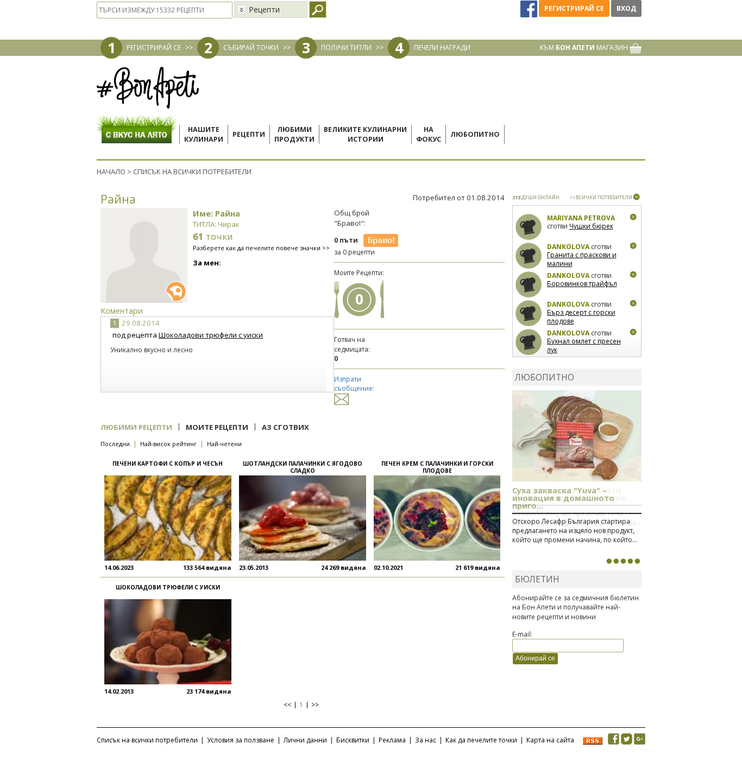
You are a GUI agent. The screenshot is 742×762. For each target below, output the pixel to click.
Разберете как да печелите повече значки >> (261, 248)
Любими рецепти (136, 427)
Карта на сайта (550, 740)
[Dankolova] (528, 256)
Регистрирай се (574, 8)
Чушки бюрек (591, 226)
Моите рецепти (217, 427)
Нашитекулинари (203, 134)
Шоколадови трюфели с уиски (211, 335)
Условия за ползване (240, 740)
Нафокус (428, 134)
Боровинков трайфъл (582, 283)
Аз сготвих (285, 427)
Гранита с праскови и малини (582, 259)
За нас (425, 740)
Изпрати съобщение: (354, 383)
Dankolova (568, 246)
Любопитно (475, 134)
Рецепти (248, 134)
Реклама (392, 740)
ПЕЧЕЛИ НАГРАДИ (442, 47)
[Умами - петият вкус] (630, 561)
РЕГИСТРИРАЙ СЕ (154, 47)
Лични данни (305, 740)
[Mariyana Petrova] (528, 227)
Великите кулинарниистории (365, 134)
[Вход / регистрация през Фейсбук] (529, 8)
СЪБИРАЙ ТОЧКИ (251, 47)
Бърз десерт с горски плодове (581, 317)
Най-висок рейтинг (168, 444)
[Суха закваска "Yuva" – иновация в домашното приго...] (609, 561)
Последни (115, 444)
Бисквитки (352, 740)
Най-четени (224, 444)
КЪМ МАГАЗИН (585, 47)
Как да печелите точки (481, 740)
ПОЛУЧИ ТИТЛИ (346, 47)
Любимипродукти (294, 134)
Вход (626, 8)
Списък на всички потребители (147, 740)
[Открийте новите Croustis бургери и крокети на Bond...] (616, 561)
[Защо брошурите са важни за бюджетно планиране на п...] (637, 561)
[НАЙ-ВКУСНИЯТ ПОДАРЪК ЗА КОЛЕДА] (623, 561)
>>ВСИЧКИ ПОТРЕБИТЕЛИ (600, 197)
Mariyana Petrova (581, 218)
